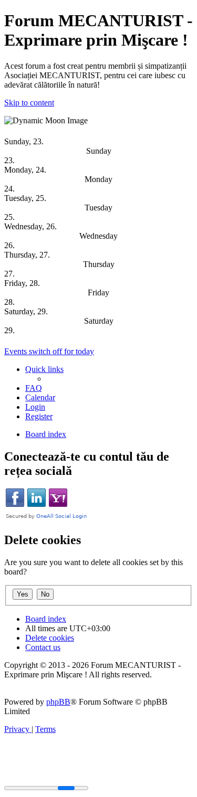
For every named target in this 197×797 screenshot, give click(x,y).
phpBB (58, 701)
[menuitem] (33, 388)
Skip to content (29, 102)
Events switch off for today (49, 351)
